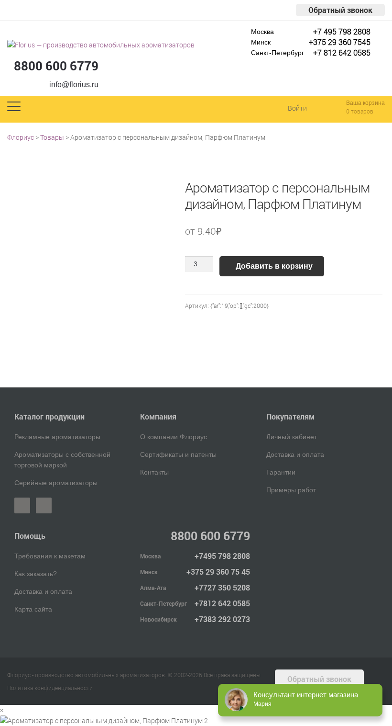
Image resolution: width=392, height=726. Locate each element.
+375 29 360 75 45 (218, 572)
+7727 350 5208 (222, 587)
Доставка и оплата (295, 454)
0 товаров (359, 111)
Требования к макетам (50, 556)
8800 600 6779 (56, 65)
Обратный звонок (340, 10)
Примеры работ (291, 490)
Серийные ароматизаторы (56, 483)
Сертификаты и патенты (178, 454)
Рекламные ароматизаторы (57, 437)
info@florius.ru (73, 84)
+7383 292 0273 (222, 619)
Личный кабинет (291, 437)
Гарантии (280, 472)
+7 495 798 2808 (341, 31)
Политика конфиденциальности (50, 688)
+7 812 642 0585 (341, 52)
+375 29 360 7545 (339, 42)
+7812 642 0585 (222, 603)
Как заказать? (35, 574)
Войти (297, 108)
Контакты (154, 472)
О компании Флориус (173, 437)
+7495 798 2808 (222, 556)
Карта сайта (33, 609)
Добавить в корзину (274, 266)
